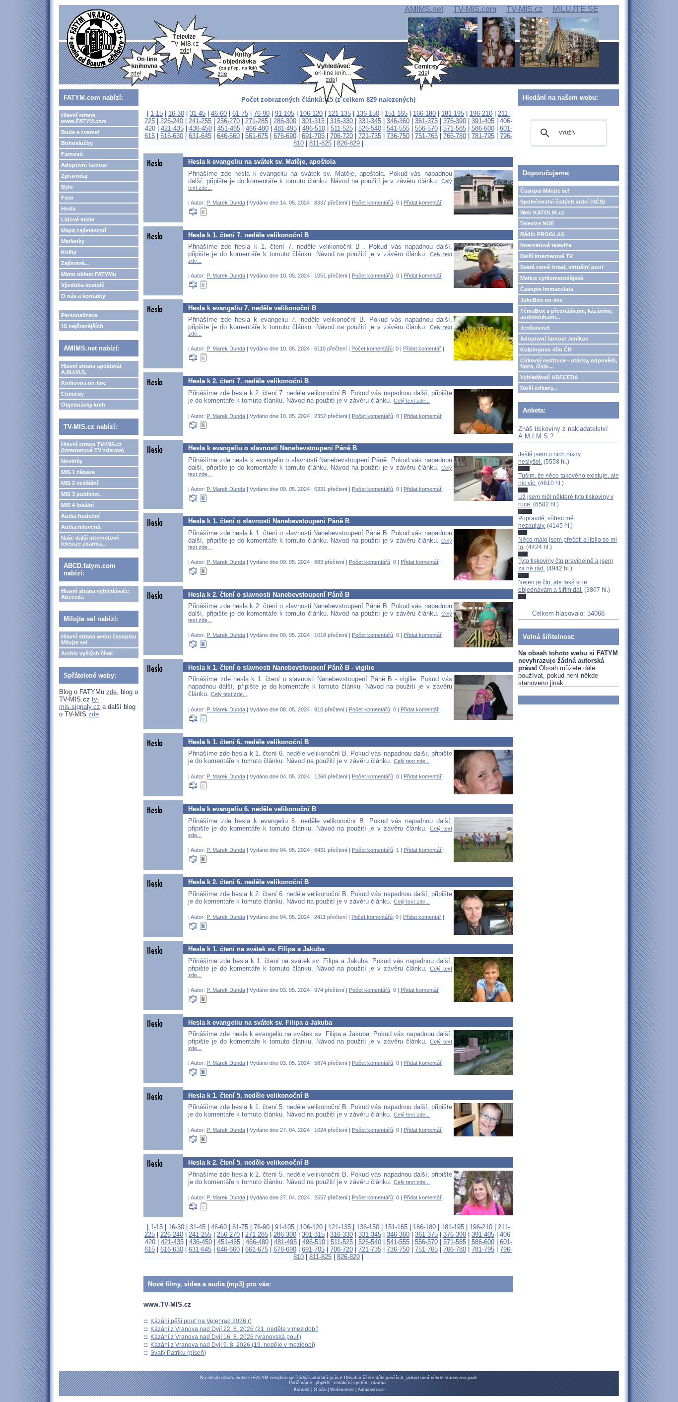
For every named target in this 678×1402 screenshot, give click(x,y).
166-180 (424, 113)
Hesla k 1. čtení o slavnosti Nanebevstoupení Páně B (268, 521)
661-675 (256, 136)
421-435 (172, 128)
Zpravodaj (74, 176)
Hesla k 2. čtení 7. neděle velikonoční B (248, 381)
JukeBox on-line (541, 300)
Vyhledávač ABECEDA (549, 377)
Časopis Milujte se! (545, 191)
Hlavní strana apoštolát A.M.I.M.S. (91, 369)
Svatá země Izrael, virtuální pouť (562, 267)
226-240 (171, 121)
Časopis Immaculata (546, 289)
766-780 (454, 136)
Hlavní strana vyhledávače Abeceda (95, 594)
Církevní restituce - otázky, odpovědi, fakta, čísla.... (568, 363)
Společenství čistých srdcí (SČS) (562, 202)
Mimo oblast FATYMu (88, 274)
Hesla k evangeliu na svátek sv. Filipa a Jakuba (260, 1022)
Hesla (68, 208)
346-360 (398, 121)
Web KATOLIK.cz (542, 212)
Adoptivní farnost (84, 165)
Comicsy (72, 394)
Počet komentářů (372, 203)
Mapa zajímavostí (83, 230)
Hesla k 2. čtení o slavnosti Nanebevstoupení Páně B (268, 594)
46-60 (219, 113)
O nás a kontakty (83, 296)
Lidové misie (77, 219)
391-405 (483, 121)
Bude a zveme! (80, 132)
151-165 (396, 113)
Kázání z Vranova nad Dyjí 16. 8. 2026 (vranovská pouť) (225, 1336)
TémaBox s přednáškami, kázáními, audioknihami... (566, 314)
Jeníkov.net (535, 328)
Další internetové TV (546, 256)
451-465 (228, 128)
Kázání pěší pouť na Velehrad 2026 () (201, 1321)
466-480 (257, 128)
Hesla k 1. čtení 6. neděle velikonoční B (248, 742)
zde (111, 692)
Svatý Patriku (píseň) (178, 1352)
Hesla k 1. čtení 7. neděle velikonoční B (248, 235)
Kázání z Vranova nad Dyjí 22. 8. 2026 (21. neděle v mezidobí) (234, 1329)
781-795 (483, 136)
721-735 (369, 136)
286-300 (284, 121)
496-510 (313, 128)
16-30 (176, 113)
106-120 (311, 113)
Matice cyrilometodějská (551, 278)
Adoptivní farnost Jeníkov (554, 339)
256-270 (228, 121)
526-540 (369, 128)
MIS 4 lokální (77, 505)
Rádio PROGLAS (542, 234)
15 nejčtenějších (82, 326)
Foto (67, 198)
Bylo (67, 187)
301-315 (313, 121)
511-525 (342, 128)
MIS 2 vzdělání (79, 483)
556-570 (426, 128)
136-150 (367, 113)
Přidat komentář (423, 203)
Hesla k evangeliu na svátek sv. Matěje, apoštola (262, 161)
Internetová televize (545, 245)
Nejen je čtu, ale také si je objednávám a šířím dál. (552, 586)
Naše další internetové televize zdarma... (90, 541)
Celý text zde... (412, 401)
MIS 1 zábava (78, 472)
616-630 (171, 136)
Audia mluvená (80, 527)
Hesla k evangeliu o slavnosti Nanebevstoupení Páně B (272, 448)
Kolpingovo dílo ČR (546, 349)
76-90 (262, 113)
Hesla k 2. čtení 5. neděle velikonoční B (248, 1162)
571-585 (454, 128)
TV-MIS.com (474, 9)
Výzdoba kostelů (83, 285)
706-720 (341, 136)
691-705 (313, 136)
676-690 (284, 136)
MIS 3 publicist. (81, 494)
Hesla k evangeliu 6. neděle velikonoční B (252, 809)
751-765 (426, 136)
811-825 (320, 143)
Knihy (68, 252)
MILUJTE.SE (575, 9)
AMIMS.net (424, 9)
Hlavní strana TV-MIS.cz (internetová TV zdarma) (92, 447)
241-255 (200, 121)
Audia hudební (80, 516)
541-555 (398, 128)
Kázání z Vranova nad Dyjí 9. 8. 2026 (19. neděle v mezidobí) (232, 1344)
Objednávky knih (83, 405)
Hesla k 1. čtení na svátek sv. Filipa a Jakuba (256, 949)
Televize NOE (537, 223)
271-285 (256, 121)
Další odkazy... (538, 388)
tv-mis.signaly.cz (79, 703)
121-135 (339, 113)
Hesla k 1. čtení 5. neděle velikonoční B (248, 1095)
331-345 (369, 121)
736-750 (398, 136)
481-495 (285, 128)
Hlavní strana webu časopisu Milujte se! (98, 639)
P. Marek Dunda (225, 203)
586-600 (483, 128)
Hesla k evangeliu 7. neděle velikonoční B (252, 308)
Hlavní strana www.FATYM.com (84, 118)
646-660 (228, 136)
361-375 (426, 121)
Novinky (71, 461)
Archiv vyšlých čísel (87, 653)
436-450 (200, 128)
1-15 (156, 113)
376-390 (454, 121)
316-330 (341, 121)
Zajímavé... (75, 263)
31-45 (197, 113)
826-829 (348, 143)
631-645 (200, 136)
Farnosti (72, 154)
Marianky (72, 241)
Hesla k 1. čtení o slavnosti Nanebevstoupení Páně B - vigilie (281, 667)
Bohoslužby (77, 143)
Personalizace (79, 315)
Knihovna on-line (83, 383)
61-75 (240, 113)
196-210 (481, 113)
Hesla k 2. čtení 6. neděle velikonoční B (248, 882)
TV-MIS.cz (524, 9)
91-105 (284, 113)
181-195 (452, 113)
